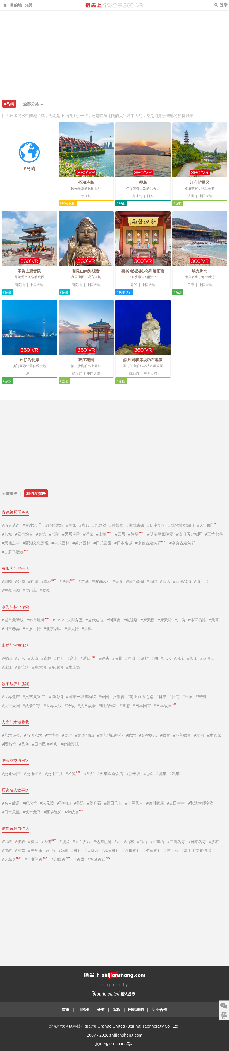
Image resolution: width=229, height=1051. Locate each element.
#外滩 (87, 628)
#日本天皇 (11, 812)
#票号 (120, 534)
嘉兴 (133, 284)
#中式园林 (60, 543)
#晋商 (174, 696)
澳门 (29, 373)
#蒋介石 (94, 803)
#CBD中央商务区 (68, 619)
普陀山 (20, 284)
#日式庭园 (102, 543)
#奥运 (67, 735)
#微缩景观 (70, 744)
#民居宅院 (71, 534)
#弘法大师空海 (201, 803)
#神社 (76, 850)
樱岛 (143, 182)
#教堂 (79, 859)
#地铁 (148, 773)
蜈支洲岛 (199, 270)
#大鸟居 (11, 859)
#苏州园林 (81, 543)
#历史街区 (156, 525)
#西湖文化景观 (36, 543)
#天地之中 (11, 543)
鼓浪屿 (77, 373)
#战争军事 (32, 705)
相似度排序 (36, 493)
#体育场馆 (197, 619)
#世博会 (52, 735)
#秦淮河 (22, 667)
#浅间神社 (110, 850)
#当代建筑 (94, 619)
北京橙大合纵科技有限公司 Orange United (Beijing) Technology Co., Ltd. (114, 1026)
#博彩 (66, 581)
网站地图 (136, 1009)
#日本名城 (123, 543)
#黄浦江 (207, 658)
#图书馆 (9, 744)
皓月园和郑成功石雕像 (143, 359)
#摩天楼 (147, 619)
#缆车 (161, 773)
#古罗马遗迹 (15, 551)
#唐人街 (72, 628)
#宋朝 (200, 696)
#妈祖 (63, 850)
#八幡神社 (131, 850)
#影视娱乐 (148, 735)
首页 (66, 1009)
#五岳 (20, 658)
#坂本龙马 (32, 812)
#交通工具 (54, 773)
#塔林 (129, 841)
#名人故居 (11, 803)
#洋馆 (88, 534)
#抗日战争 (87, 705)
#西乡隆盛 (53, 812)
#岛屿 (143, 658)
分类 (28, 5)
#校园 (199, 735)
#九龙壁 (99, 525)
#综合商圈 (135, 581)
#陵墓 (135, 534)
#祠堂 (20, 850)
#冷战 (70, 705)
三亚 (190, 284)
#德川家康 (155, 803)
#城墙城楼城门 (181, 525)
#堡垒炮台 (24, 534)
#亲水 (177, 292)
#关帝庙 (35, 850)
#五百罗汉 (82, 841)
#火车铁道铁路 (110, 773)
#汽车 (174, 773)
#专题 (45, 590)
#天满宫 (91, 850)
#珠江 (7, 667)
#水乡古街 (32, 628)
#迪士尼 (201, 581)
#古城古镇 (135, 525)
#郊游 (33, 581)
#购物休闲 (67, 203)
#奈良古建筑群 (182, 543)
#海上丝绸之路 (140, 696)
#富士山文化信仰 (196, 850)
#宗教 (7, 292)
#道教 (7, 850)
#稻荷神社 (152, 850)
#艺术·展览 (11, 735)
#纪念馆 (30, 803)
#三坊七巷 (214, 534)
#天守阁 (206, 525)
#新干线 (133, 773)
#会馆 (41, 534)
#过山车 (30, 590)
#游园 (177, 203)
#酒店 (165, 581)
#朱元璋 (47, 803)
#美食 (118, 581)
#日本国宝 (142, 705)
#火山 (33, 658)
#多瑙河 (56, 667)
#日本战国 (165, 705)
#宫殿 (84, 525)
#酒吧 (152, 581)
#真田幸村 (176, 803)
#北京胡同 (53, 628)
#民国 (187, 696)
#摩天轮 (165, 619)
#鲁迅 (79, 803)
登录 (224, 5)
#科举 (161, 696)
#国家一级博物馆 (81, 696)
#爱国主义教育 (112, 696)
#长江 (192, 658)
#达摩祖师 (103, 841)
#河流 (179, 658)
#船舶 (89, 773)
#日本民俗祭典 (45, 744)
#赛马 (83, 581)
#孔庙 (50, 850)
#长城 (7, 534)
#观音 (64, 841)
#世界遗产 (11, 696)
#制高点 (113, 619)
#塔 (118, 841)
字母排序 (9, 493)
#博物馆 (56, 696)
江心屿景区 (199, 182)
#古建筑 (32, 525)
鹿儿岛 (137, 196)
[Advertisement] (114, 52)
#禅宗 (33, 841)
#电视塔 (130, 619)
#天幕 (214, 619)
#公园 (20, 581)
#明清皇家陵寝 (160, 534)
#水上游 (73, 667)
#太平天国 (11, 705)
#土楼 (103, 534)
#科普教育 (182, 735)
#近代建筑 (54, 525)
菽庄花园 (86, 359)
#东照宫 (171, 850)
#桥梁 (73, 773)
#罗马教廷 (98, 859)
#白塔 (142, 841)
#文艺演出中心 (110, 735)
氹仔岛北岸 (29, 359)
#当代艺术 (33, 735)
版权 (116, 1009)
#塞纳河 (39, 667)
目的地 (16, 5)
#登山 (120, 203)
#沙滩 (130, 658)
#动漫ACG (182, 581)
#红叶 (59, 658)
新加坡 (86, 196)
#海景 (117, 658)
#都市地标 (38, 619)
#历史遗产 (124, 292)
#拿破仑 (74, 812)
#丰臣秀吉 (134, 803)
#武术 (131, 735)
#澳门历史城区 (189, 534)
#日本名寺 (197, 841)
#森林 (46, 658)
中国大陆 (205, 196)
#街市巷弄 (11, 628)
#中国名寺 (176, 841)
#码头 (104, 658)
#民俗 (24, 744)
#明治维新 (108, 705)
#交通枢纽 (33, 773)
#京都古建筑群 (150, 543)
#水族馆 (214, 735)
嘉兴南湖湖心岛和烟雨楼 (142, 270)
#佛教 (20, 841)
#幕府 (125, 705)
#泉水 (166, 658)
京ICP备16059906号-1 (114, 1044)
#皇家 (71, 525)
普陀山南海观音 (86, 270)
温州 (190, 196)
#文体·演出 (84, 735)
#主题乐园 (11, 590)
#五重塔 (157, 841)
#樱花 (48, 581)
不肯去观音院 (29, 270)
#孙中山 (64, 803)
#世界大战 (53, 705)
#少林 (214, 841)
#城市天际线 (13, 619)
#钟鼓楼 (116, 525)
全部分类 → (33, 103)
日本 (150, 196)
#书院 (54, 534)
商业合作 (159, 1009)
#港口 (87, 658)
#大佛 (48, 841)
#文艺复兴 (34, 696)
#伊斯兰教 (36, 859)
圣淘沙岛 (86, 182)
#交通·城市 (11, 773)
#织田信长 (113, 803)
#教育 (165, 735)
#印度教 (60, 859)
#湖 (154, 658)
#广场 (180, 619)
